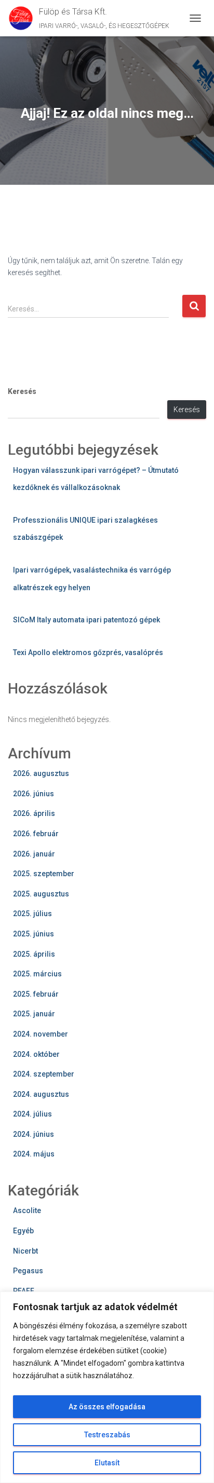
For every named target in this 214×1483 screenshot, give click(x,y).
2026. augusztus (41, 773)
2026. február (36, 833)
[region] (107, 1387)
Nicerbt (25, 1251)
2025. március (37, 974)
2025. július (32, 913)
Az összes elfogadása (107, 1407)
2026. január (34, 854)
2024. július (32, 1114)
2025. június (33, 934)
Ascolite (27, 1210)
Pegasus (28, 1271)
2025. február (36, 994)
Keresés (22, 391)
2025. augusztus (41, 894)
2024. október (36, 1054)
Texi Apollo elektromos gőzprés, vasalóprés (88, 652)
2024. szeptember (43, 1074)
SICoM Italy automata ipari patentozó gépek (86, 620)
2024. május (34, 1154)
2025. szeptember (43, 873)
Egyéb (23, 1231)
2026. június (33, 794)
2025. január (34, 1014)
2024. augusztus (41, 1094)
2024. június (33, 1134)
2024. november (40, 1034)
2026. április (34, 813)
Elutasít (107, 1463)
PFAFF (23, 1291)
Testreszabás (107, 1435)
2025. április (34, 954)
